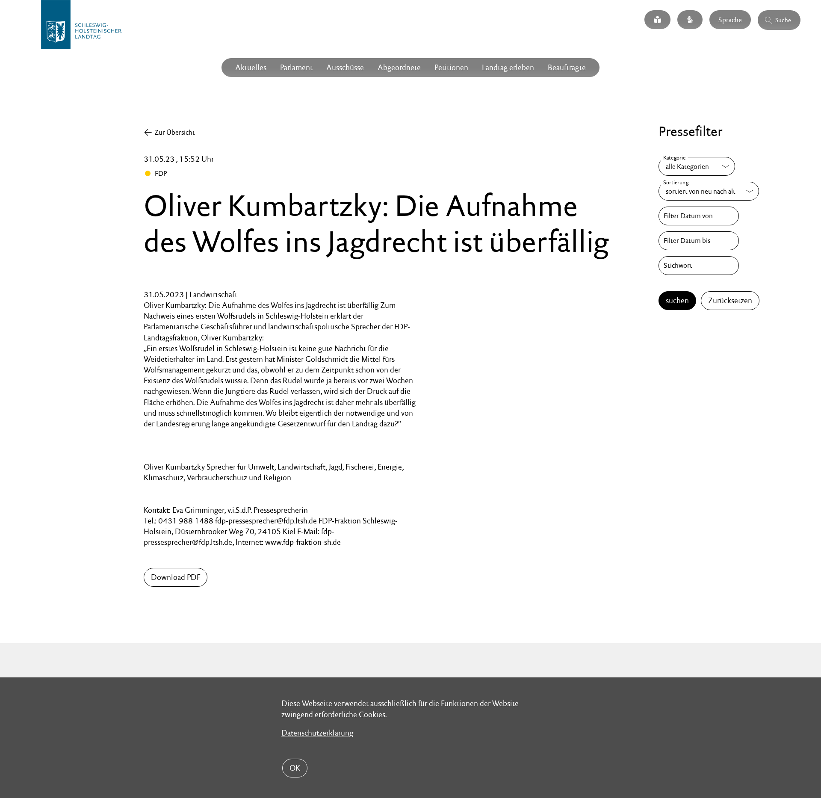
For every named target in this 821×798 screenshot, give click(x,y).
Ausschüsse (345, 67)
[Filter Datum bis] (699, 240)
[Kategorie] (697, 166)
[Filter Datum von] (699, 216)
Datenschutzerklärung (317, 732)
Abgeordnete (399, 67)
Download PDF (175, 577)
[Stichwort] (699, 265)
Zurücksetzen (730, 300)
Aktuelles (250, 67)
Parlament (296, 67)
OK (294, 767)
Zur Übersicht (174, 132)
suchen (677, 300)
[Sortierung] (709, 191)
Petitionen (451, 67)
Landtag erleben (508, 67)
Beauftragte (567, 67)
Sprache (730, 19)
